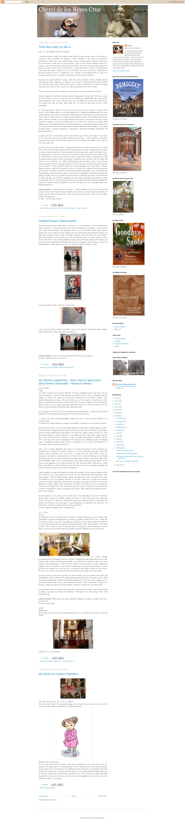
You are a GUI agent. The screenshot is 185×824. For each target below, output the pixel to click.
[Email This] (52, 205)
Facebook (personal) (122, 344)
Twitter (117, 346)
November (120, 421)
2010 (117, 413)
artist (45, 661)
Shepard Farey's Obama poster (58, 220)
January (120, 465)
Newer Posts (43, 796)
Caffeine (46, 208)
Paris (70, 661)
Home (73, 796)
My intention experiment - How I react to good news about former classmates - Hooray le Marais (70, 382)
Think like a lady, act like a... (56, 47)
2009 (117, 416)
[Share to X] (57, 205)
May (118, 439)
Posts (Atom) (52, 800)
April (118, 442)
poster (50, 367)
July (118, 433)
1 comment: (45, 205)
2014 (117, 401)
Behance (118, 329)
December (120, 418)
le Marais (66, 661)
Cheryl (129, 45)
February (120, 448)
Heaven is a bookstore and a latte (125, 386)
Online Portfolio (120, 327)
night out (80, 208)
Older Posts (103, 796)
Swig (84, 208)
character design (49, 787)
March (119, 445)
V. (73, 661)
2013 (117, 404)
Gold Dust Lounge (69, 208)
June (118, 436)
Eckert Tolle (59, 208)
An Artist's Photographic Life (125, 384)
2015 (117, 398)
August (119, 430)
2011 (117, 410)
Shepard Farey (68, 367)
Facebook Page (120, 339)
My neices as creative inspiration (58, 673)
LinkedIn (117, 341)
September (121, 427)
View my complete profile (121, 71)
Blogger (101, 818)
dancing (52, 208)
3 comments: (45, 658)
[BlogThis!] (54, 205)
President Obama (58, 367)
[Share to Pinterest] (62, 205)
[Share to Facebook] (59, 205)
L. (76, 208)
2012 (117, 407)
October (119, 424)
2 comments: (45, 364)
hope (45, 367)
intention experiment (54, 661)
